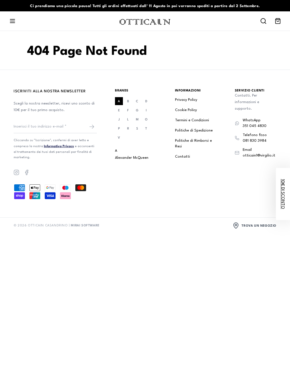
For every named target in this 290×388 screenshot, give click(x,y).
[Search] (263, 21)
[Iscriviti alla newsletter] (92, 127)
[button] (283, 194)
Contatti (182, 156)
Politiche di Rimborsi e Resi (193, 143)
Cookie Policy (186, 110)
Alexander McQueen (131, 158)
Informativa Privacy (59, 146)
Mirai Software (85, 225)
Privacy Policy (186, 100)
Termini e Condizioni (192, 120)
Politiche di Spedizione (194, 130)
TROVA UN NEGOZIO (259, 225)
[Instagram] (16, 172)
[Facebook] (26, 172)
